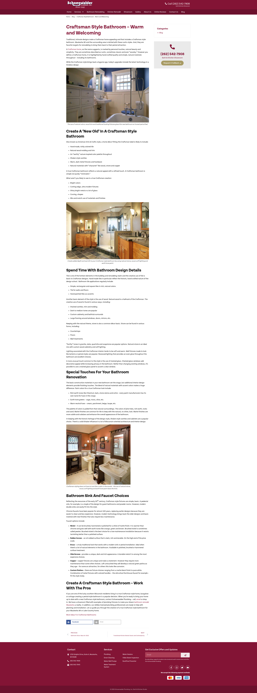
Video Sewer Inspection (131, 658)
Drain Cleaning (109, 658)
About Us (147, 12)
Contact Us (173, 12)
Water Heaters (128, 654)
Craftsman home (74, 49)
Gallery (138, 12)
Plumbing (107, 654)
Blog (183, 12)
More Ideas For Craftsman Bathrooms (81, 615)
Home (69, 12)
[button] (79, 622)
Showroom (128, 12)
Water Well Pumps (110, 661)
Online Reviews (160, 12)
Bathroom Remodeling (96, 12)
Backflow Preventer (129, 661)
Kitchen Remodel (114, 12)
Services (77, 12)
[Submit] (185, 655)
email (138, 599)
